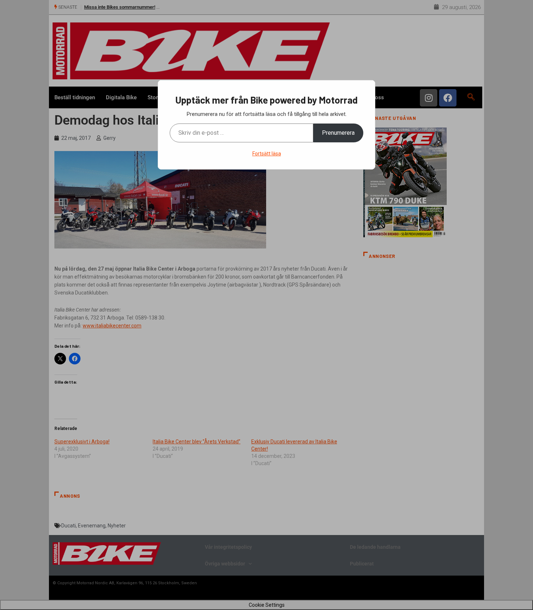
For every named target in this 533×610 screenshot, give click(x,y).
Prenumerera (338, 132)
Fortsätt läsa (266, 153)
